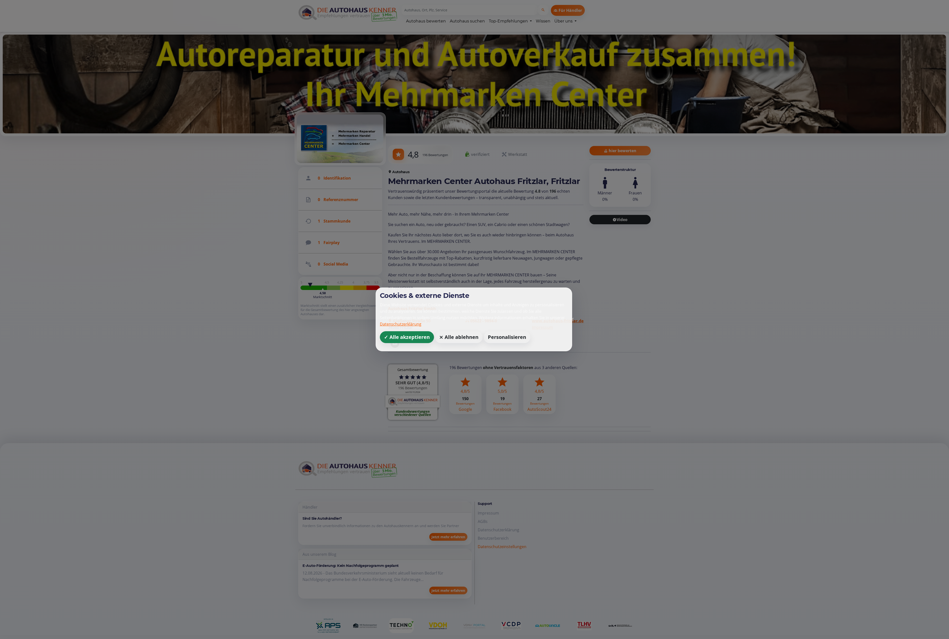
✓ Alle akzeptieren (407, 337)
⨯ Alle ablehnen (458, 337)
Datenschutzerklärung (400, 324)
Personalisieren (507, 337)
